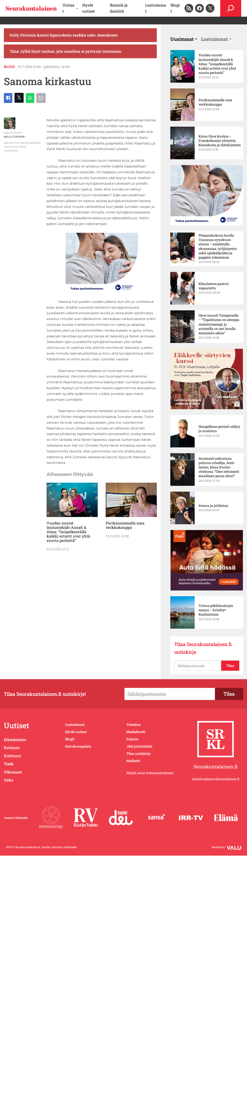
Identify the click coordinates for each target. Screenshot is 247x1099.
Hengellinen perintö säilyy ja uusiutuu (219, 428)
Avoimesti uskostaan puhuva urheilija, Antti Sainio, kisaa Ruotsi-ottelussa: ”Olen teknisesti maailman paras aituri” (219, 467)
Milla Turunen (14, 136)
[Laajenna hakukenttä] (230, 8)
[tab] (183, 39)
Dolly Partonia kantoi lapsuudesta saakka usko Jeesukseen (64, 35)
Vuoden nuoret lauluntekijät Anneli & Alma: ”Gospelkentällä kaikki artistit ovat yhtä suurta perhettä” (68, 532)
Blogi (9, 66)
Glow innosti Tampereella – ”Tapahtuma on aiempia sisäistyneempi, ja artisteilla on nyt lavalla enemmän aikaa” (219, 324)
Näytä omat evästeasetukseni (149, 773)
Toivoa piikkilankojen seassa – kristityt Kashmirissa (216, 610)
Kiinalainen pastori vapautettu (214, 286)
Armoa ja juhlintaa (213, 505)
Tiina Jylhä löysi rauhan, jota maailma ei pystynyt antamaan (65, 51)
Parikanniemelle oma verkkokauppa (125, 525)
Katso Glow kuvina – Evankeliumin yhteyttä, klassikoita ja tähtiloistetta (220, 140)
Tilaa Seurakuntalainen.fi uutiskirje (203, 648)
